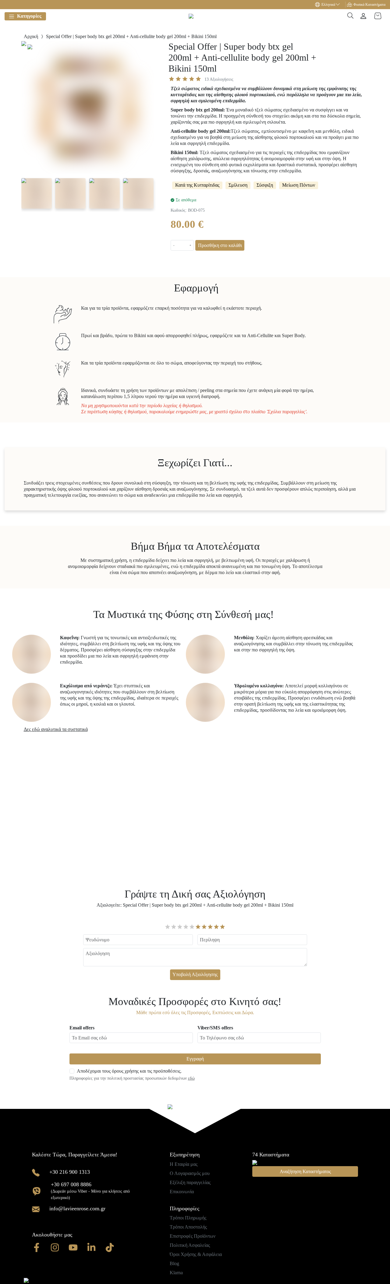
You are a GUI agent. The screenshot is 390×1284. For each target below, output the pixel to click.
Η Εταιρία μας (183, 1164)
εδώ (191, 1078)
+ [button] (190, 245)
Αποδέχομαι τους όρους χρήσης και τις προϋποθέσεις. (129, 1071)
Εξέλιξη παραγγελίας (190, 1182)
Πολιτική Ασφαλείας (190, 1245)
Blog (174, 1263)
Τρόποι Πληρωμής (188, 1217)
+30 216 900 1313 (69, 1172)
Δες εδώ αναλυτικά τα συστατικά (56, 729)
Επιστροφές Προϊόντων (192, 1236)
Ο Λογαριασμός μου (190, 1173)
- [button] (173, 245)
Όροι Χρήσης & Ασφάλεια (196, 1254)
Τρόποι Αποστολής (188, 1226)
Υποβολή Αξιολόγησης (195, 974)
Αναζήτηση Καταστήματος (305, 1171)
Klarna (176, 1272)
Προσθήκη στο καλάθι (220, 245)
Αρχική (31, 36)
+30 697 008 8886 (71, 1184)
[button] (330, 5)
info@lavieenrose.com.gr (77, 1208)
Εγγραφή (195, 1058)
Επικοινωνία (182, 1191)
